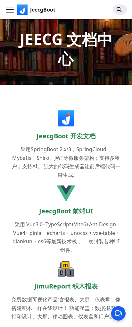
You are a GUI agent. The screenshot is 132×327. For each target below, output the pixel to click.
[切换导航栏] (10, 9)
